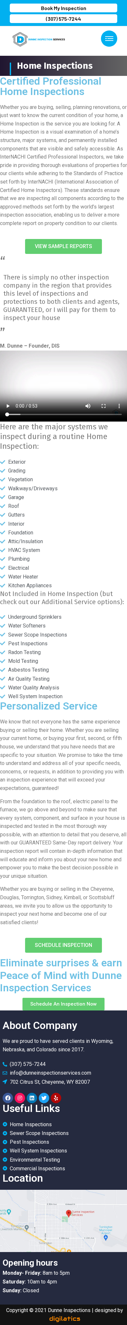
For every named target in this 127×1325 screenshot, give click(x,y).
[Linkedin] (32, 1098)
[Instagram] (20, 1098)
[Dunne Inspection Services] (37, 38)
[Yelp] (56, 1098)
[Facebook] (8, 1098)
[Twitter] (44, 1098)
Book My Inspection (63, 8)
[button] (63, 246)
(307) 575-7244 (63, 19)
